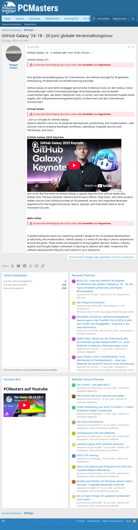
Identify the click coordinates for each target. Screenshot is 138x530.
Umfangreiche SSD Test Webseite (96, 433)
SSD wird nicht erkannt (90, 421)
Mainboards (83, 461)
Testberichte (52, 18)
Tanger (7, 40)
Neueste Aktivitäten (12, 24)
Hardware (34, 18)
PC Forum (89, 18)
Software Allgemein (86, 333)
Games (20, 18)
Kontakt (81, 520)
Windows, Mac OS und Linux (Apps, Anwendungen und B (105, 311)
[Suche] (133, 18)
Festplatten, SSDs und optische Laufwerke (98, 428)
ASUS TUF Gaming (87, 455)
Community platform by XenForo (77, 527)
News (7, 18)
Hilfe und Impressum (112, 520)
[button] (3, 521)
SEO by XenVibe (41, 527)
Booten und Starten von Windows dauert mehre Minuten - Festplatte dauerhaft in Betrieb (104, 482)
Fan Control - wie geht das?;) (93, 384)
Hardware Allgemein (87, 390)
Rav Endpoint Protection (91, 302)
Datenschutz (93, 520)
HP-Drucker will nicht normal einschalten (100, 395)
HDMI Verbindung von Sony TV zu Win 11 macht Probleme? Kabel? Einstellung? (105, 408)
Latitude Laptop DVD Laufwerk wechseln (100, 444)
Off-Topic (81, 297)
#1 (133, 46)
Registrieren (30, 24)
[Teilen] (128, 47)
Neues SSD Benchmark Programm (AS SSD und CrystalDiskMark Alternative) (104, 468)
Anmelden (88, 64)
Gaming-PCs (71, 18)
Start (128, 520)
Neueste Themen (83, 275)
